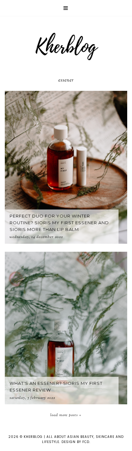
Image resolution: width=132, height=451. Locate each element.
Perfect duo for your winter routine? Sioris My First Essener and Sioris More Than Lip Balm (59, 222)
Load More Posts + (65, 415)
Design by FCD (75, 441)
